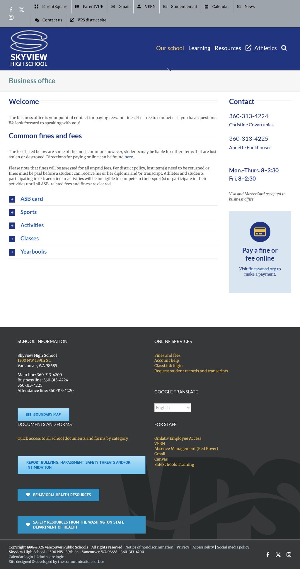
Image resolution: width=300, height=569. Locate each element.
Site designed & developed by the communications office (56, 561)
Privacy (183, 547)
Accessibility (203, 547)
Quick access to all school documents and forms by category (73, 438)
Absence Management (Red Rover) (186, 448)
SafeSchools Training (174, 464)
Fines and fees (167, 355)
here (129, 156)
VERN (159, 443)
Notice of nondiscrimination (149, 547)
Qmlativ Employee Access (177, 438)
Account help (166, 360)
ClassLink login (168, 365)
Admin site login (50, 557)
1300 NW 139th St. (34, 360)
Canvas (161, 459)
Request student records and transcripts (191, 370)
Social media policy (233, 547)
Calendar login (21, 557)
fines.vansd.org (262, 268)
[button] (284, 47)
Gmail (159, 453)
